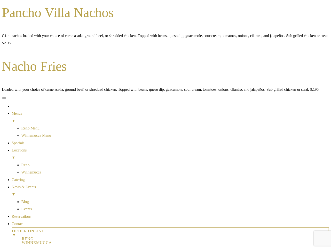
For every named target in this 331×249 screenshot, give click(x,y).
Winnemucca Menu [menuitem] (36, 135)
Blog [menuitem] (25, 202)
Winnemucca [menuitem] (31, 172)
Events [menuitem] (26, 209)
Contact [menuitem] (18, 224)
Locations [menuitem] (19, 153)
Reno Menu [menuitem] (30, 128)
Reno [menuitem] (25, 165)
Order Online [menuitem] (28, 233)
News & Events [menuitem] (24, 190)
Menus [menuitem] (17, 117)
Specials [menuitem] (18, 143)
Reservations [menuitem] (21, 216)
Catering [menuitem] (18, 180)
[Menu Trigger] (4, 98)
